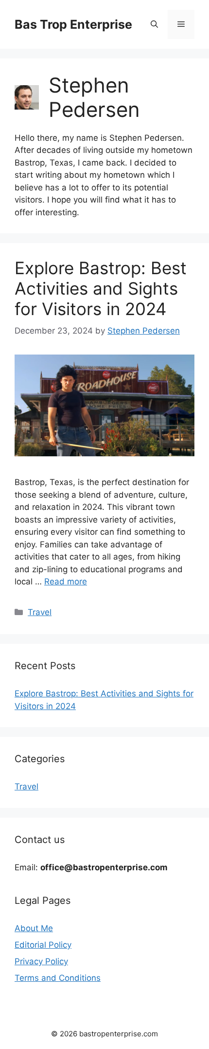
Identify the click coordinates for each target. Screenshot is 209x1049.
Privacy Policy (41, 961)
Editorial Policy (43, 945)
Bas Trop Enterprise (73, 24)
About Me (34, 928)
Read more (65, 581)
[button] (154, 24)
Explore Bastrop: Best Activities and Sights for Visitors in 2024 (101, 288)
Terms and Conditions (58, 978)
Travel (40, 612)
